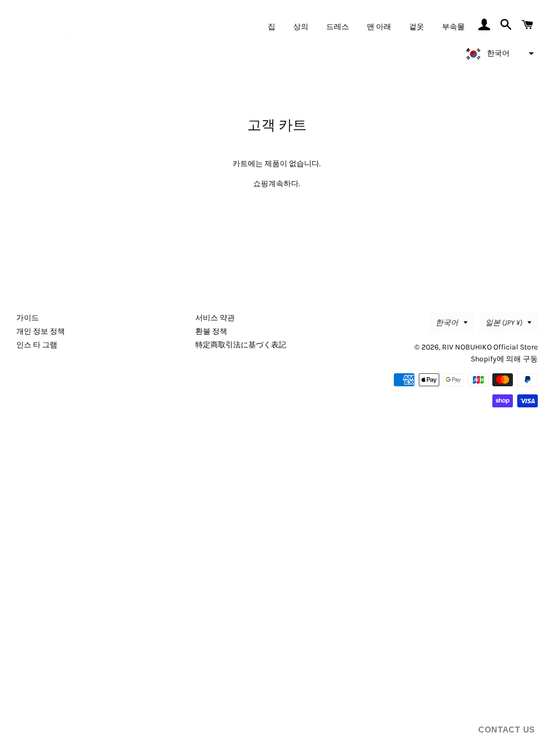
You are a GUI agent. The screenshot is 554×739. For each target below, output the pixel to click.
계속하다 (283, 183)
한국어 (447, 322)
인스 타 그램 (36, 344)
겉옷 (416, 26)
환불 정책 (211, 331)
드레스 (337, 26)
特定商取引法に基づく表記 (240, 344)
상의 (300, 26)
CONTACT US (506, 729)
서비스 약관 (215, 317)
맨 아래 (379, 26)
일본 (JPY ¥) (503, 322)
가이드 (27, 317)
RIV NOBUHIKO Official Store (490, 347)
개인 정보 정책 (40, 331)
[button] (498, 53)
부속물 (453, 26)
